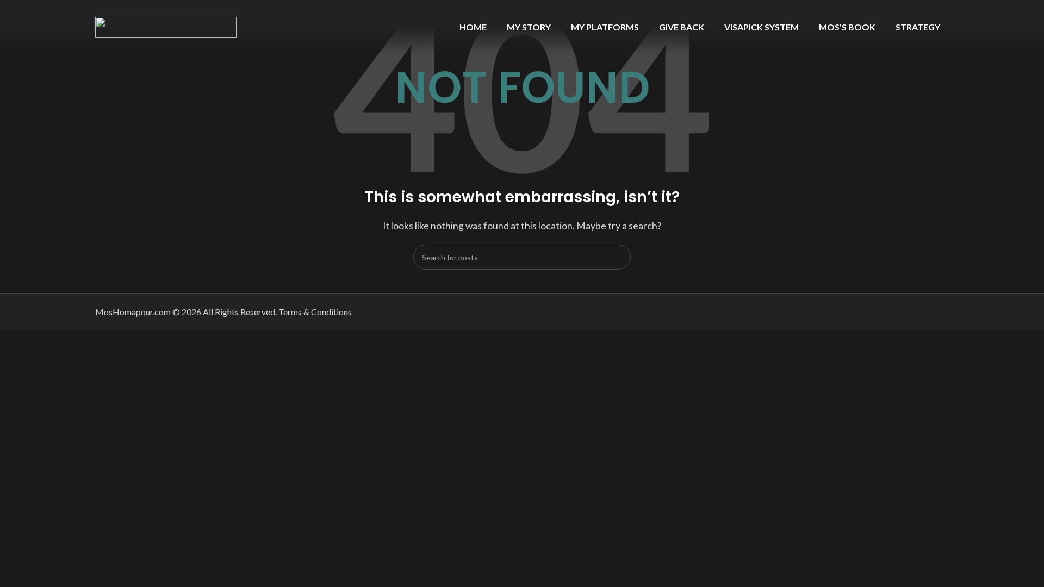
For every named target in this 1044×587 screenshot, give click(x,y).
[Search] (618, 257)
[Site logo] (166, 26)
